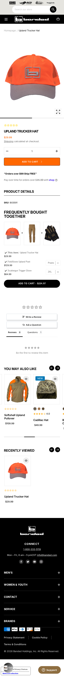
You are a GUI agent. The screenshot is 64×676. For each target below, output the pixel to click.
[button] (6, 19)
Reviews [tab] (12, 332)
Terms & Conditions (15, 644)
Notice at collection (10, 673)
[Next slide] (57, 368)
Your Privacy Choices (19, 669)
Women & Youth (15, 584)
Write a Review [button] (33, 316)
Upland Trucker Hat (16, 496)
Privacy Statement (14, 637)
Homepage (10, 30)
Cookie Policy (39, 637)
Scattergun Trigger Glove (20, 270)
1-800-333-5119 (32, 549)
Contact (10, 596)
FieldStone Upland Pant (19, 261)
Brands (9, 621)
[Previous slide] (51, 368)
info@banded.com (47, 555)
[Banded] (32, 19)
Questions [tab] (32, 332)
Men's (8, 572)
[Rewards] (8, 668)
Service (9, 609)
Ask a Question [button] (33, 324)
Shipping (8, 141)
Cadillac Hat (40, 420)
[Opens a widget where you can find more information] (49, 670)
